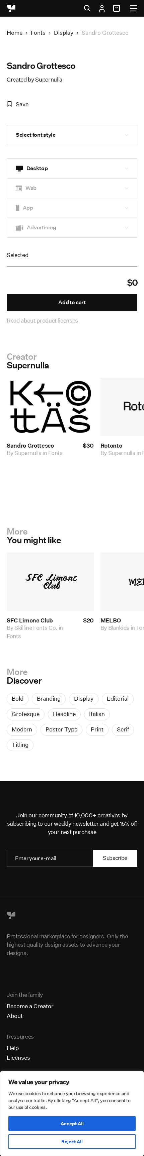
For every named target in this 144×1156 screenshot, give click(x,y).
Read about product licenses (42, 320)
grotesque (26, 713)
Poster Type (61, 729)
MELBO (110, 620)
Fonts (38, 32)
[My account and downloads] (101, 8)
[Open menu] (133, 8)
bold (17, 698)
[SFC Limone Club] (50, 582)
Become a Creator (30, 1006)
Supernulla (48, 79)
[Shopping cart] (117, 8)
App (28, 208)
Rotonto (111, 445)
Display (63, 32)
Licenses (18, 1057)
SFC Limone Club (30, 620)
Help (13, 1047)
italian (97, 713)
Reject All (72, 1142)
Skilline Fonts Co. (35, 627)
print (97, 729)
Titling (20, 744)
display (83, 698)
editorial (118, 698)
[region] (72, 1113)
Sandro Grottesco (30, 445)
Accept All (72, 1124)
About (15, 1015)
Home (14, 32)
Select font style (36, 135)
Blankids (118, 627)
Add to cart (71, 302)
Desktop (37, 168)
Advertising (41, 227)
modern (22, 729)
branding (49, 698)
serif (123, 729)
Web (31, 188)
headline (64, 713)
